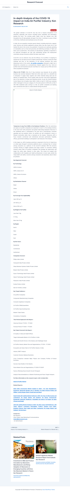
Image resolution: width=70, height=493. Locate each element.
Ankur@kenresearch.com (20, 419)
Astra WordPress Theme (48, 489)
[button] (68, 7)
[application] (10, 7)
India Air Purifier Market (19, 381)
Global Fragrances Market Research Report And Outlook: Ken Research (46, 457)
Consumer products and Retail (20, 475)
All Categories (6, 7)
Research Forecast (35, 2)
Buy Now (53, 30)
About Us (15, 7)
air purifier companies (37, 63)
